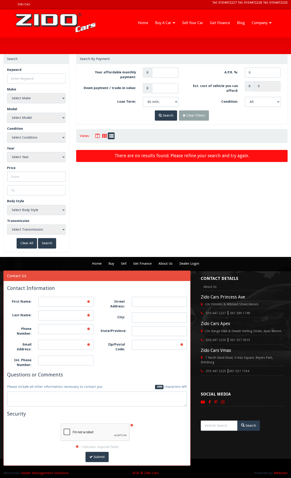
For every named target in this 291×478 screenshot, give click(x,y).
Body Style (15, 201)
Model (12, 109)
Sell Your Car (192, 22)
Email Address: (24, 346)
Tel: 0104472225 (275, 2)
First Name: (21, 301)
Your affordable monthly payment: (115, 74)
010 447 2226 (216, 340)
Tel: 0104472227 (225, 2)
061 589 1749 (240, 313)
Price (11, 168)
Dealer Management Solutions (45, 473)
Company (260, 22)
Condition (15, 129)
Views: (85, 136)
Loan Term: (126, 102)
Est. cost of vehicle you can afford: (215, 88)
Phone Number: (24, 331)
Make (11, 89)
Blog (241, 22)
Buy (111, 263)
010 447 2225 (216, 371)
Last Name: (21, 315)
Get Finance (220, 22)
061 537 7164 (239, 371)
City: (121, 317)
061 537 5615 (240, 340)
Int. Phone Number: (22, 362)
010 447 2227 (216, 313)
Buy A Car (163, 22)
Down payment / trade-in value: (110, 88)
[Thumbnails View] (104, 135)
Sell (123, 263)
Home (143, 22)
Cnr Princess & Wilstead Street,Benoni (231, 304)
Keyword (14, 70)
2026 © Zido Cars (145, 473)
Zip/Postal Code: (116, 346)
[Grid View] (97, 135)
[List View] (111, 135)
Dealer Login (189, 263)
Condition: (229, 102)
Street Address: (117, 303)
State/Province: (113, 331)
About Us (165, 263)
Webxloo (281, 473)
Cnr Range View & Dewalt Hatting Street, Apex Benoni (243, 331)
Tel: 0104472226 (250, 2)
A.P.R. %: (231, 72)
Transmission (18, 221)
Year (11, 148)
